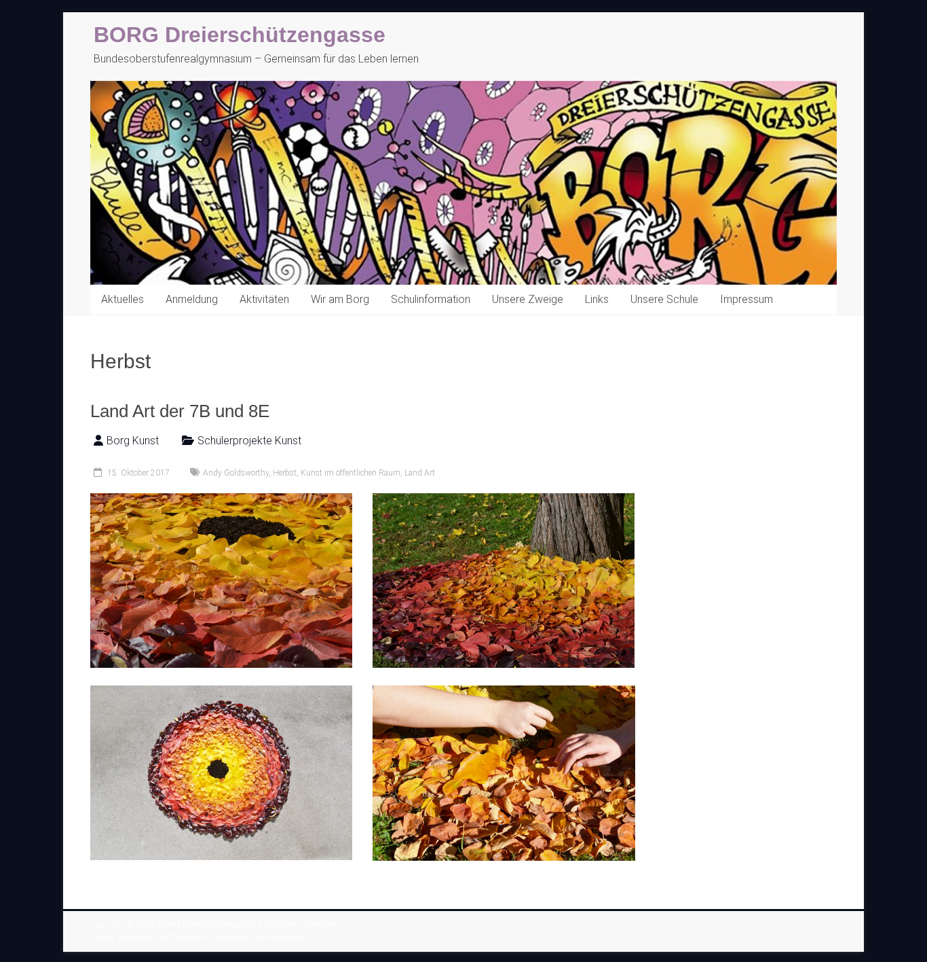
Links (597, 299)
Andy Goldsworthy (236, 473)
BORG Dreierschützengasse (239, 34)
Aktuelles (122, 299)
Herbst (285, 473)
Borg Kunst (133, 440)
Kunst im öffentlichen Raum (350, 473)
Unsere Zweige (527, 299)
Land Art (419, 473)
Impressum (746, 299)
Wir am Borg (340, 299)
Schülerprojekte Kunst (249, 440)
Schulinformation (430, 299)
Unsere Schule (664, 299)
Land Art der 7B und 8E (179, 411)
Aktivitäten (264, 299)
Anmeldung (192, 299)
